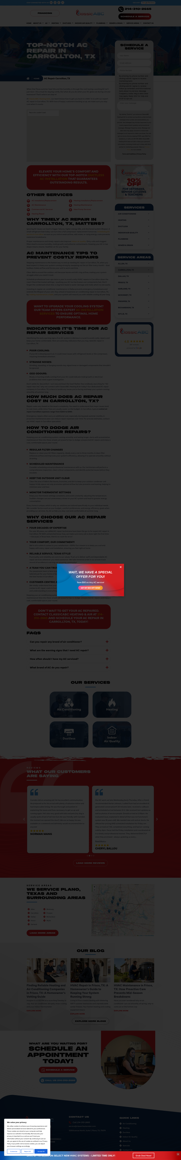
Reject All (27, 1151)
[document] (90, 580)
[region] (27, 1137)
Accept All (41, 1151)
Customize (13, 1151)
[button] (120, 567)
